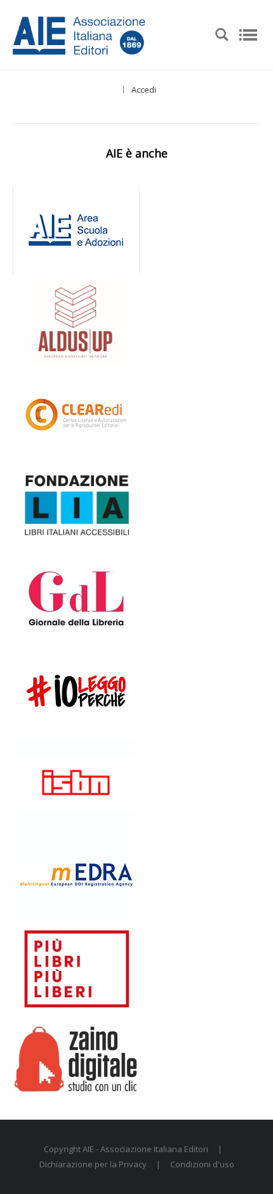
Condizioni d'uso (202, 1164)
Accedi (143, 89)
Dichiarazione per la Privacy (93, 1164)
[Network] (105, 33)
